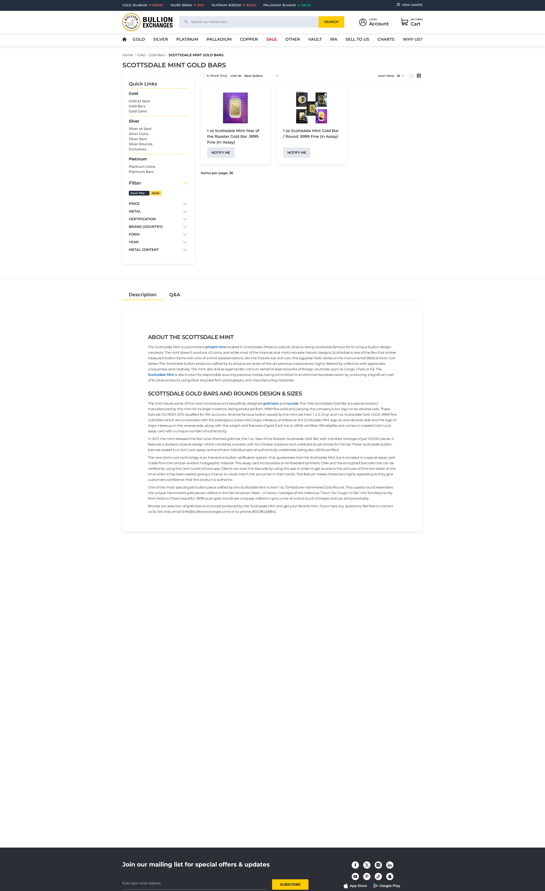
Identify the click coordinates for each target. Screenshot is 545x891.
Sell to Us (357, 39)
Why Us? (413, 39)
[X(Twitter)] (366, 865)
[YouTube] (355, 876)
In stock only (217, 76)
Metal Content (144, 250)
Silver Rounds (140, 144)
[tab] (142, 295)
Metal (135, 211)
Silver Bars (138, 139)
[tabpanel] (272, 416)
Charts (385, 39)
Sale (271, 39)
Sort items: (386, 76)
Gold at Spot (139, 101)
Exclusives (137, 149)
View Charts (412, 5)
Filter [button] (135, 183)
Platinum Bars (141, 172)
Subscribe (290, 884)
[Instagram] (378, 865)
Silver (160, 39)
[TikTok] (378, 876)
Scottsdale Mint (161, 375)
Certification (142, 219)
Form (134, 234)
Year (134, 242)
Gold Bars (157, 55)
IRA (333, 39)
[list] (411, 75)
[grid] (419, 75)
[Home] (124, 39)
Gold (139, 39)
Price (134, 204)
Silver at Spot (140, 129)
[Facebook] (355, 865)
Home (127, 55)
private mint (215, 347)
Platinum (187, 39)
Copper (249, 39)
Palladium (219, 39)
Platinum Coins (142, 167)
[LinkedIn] (389, 865)
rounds (292, 403)
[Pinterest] (366, 876)
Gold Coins (138, 111)
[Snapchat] (389, 876)
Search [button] (331, 22)
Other (292, 39)
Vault (315, 39)
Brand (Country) (146, 227)
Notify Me (220, 153)
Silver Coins (138, 134)
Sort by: (236, 76)
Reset (155, 193)
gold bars (270, 403)
